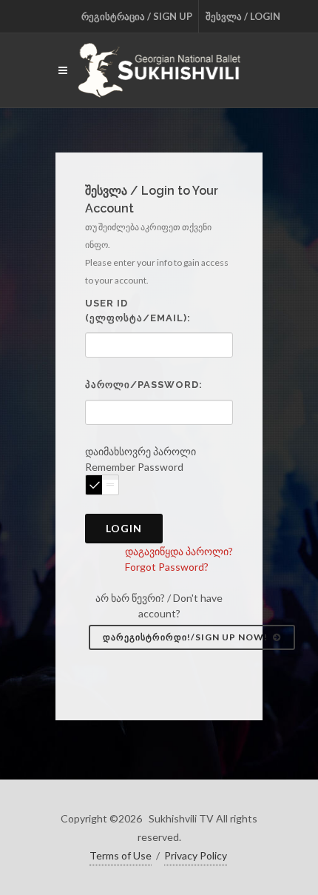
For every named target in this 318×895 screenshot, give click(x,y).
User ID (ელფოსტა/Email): (138, 311)
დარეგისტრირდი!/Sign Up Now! (186, 637)
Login (124, 528)
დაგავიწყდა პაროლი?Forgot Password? (179, 559)
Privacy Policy (195, 855)
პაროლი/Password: (144, 384)
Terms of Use (120, 855)
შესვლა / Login (243, 16)
